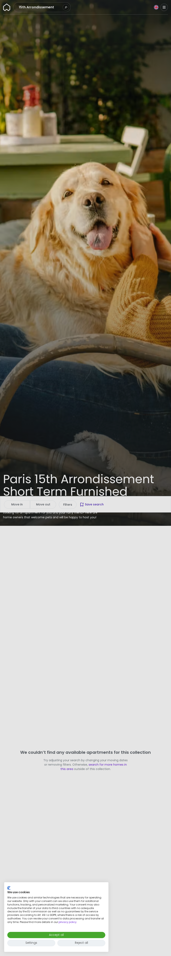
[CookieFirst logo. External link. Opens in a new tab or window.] (8, 888)
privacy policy (68, 922)
